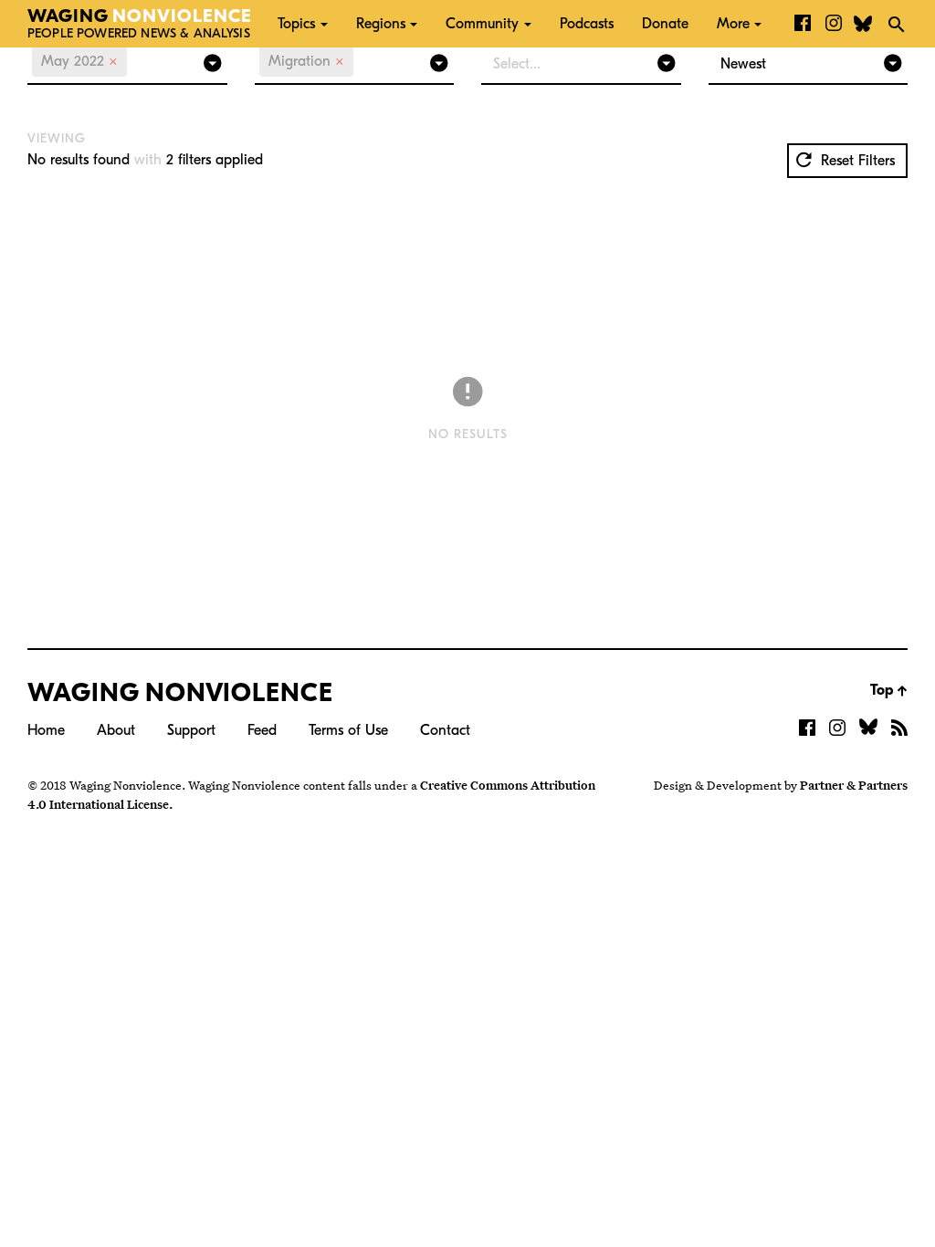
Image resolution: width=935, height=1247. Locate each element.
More (733, 24)
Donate (665, 24)
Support (191, 730)
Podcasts (587, 24)
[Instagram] (833, 23)
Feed (262, 730)
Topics (296, 24)
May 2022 (79, 61)
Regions (380, 24)
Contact (445, 730)
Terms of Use (348, 730)
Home (46, 730)
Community (482, 24)
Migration (306, 61)
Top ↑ (889, 690)
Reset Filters (855, 160)
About (116, 730)
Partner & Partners (854, 785)
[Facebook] (802, 23)
